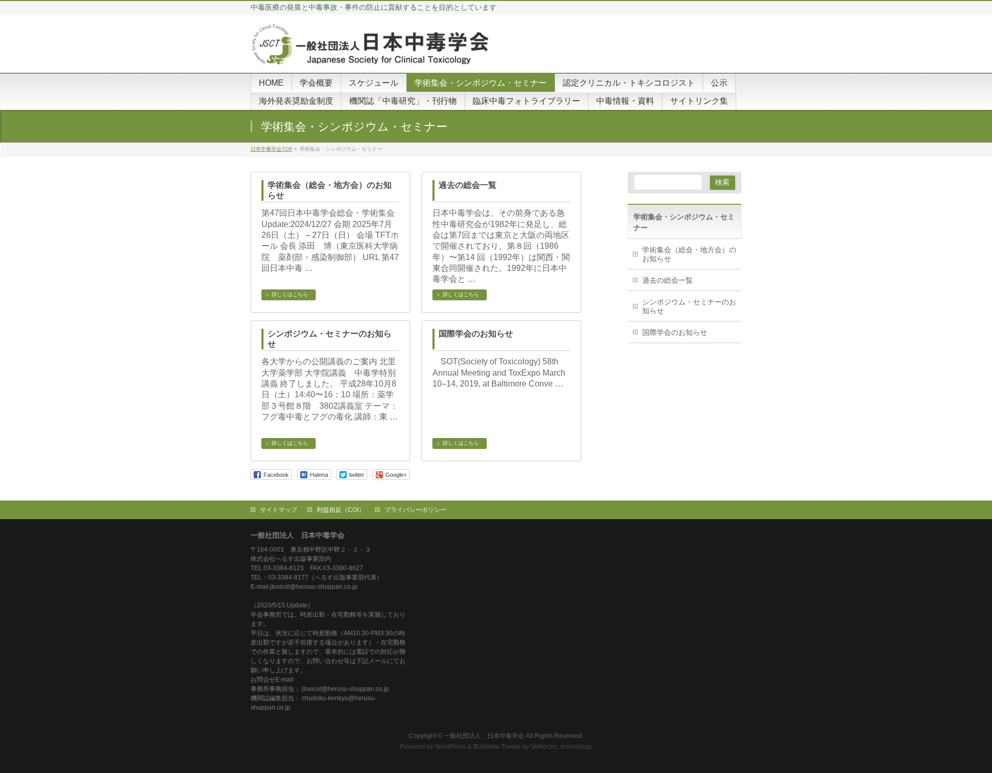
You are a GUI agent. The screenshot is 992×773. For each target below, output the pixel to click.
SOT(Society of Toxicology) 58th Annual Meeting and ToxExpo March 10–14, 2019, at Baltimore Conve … (498, 372)
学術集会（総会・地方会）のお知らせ (330, 190)
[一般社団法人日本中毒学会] (372, 53)
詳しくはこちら (290, 294)
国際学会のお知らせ (476, 333)
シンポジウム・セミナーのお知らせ (330, 338)
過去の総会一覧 (468, 185)
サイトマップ (278, 509)
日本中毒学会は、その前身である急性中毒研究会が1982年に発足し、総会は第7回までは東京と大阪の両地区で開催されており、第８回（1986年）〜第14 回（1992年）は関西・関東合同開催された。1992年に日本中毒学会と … (501, 245)
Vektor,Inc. (545, 746)
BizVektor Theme (497, 746)
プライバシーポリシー (415, 509)
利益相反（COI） (341, 509)
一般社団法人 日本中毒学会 (484, 735)
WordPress (450, 746)
